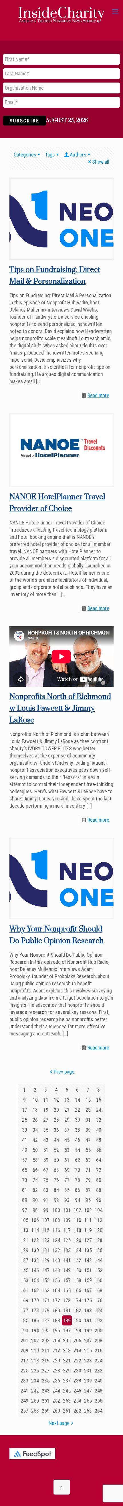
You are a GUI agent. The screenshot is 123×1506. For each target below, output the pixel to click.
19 (45, 1110)
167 (88, 1290)
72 (98, 1170)
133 (67, 1250)
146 (35, 1270)
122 (35, 1240)
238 (77, 1381)
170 (35, 1300)
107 (45, 1220)
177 (24, 1310)
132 (56, 1250)
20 (56, 1110)
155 (45, 1280)
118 (77, 1230)
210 (35, 1351)
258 (35, 1411)
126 (77, 1240)
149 (67, 1270)
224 (98, 1361)
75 (45, 1180)
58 (35, 1160)
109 (67, 1220)
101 (67, 1210)
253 (67, 1401)
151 (88, 1270)
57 (24, 1160)
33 (24, 1130)
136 (98, 1250)
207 (88, 1340)
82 (35, 1190)
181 (67, 1310)
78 (77, 1180)
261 (67, 1411)
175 (88, 1300)
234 (35, 1381)
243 (45, 1391)
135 (88, 1250)
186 (35, 1320)
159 (88, 1280)
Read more (98, 395)
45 (67, 1140)
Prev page (64, 1072)
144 (98, 1260)
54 (77, 1150)
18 (35, 1110)
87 (88, 1190)
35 (45, 1130)
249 (24, 1401)
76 (56, 1180)
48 (98, 1140)
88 (98, 1190)
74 (35, 1180)
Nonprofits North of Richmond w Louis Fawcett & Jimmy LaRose (60, 708)
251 (45, 1401)
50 (35, 1150)
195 (45, 1330)
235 (45, 1381)
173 (67, 1300)
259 (45, 1411)
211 (45, 1351)
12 (56, 1100)
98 (35, 1210)
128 (98, 1240)
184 (98, 1310)
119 (88, 1230)
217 (24, 1361)
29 (67, 1120)
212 (56, 1351)
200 (98, 1330)
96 (98, 1200)
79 (88, 1180)
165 (67, 1290)
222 (77, 1361)
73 (24, 1180)
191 (88, 1320)
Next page (59, 1423)
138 (35, 1260)
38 (77, 1130)
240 (98, 1381)
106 (35, 1220)
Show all (100, 162)
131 (45, 1250)
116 (56, 1230)
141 (67, 1260)
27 (45, 1120)
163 (45, 1290)
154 (35, 1280)
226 (35, 1371)
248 (98, 1391)
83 (45, 1190)
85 (67, 1190)
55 (88, 1150)
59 (45, 1160)
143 (88, 1260)
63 (88, 1160)
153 (24, 1280)
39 (88, 1130)
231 (88, 1371)
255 (88, 1401)
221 (67, 1361)
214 (77, 1351)
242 (35, 1391)
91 (45, 1200)
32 (98, 1120)
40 (98, 1130)
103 (88, 1210)
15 (88, 1100)
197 (67, 1330)
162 (35, 1290)
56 (98, 1150)
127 (88, 1240)
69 (67, 1170)
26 (35, 1120)
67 (45, 1170)
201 (24, 1340)
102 (77, 1210)
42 (35, 1140)
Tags (50, 155)
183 (88, 1310)
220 (56, 1361)
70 (77, 1170)
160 (98, 1280)
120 (98, 1230)
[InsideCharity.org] (61, 11)
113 (24, 1230)
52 (56, 1150)
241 (24, 1391)
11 (45, 1100)
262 (77, 1411)
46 (77, 1140)
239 (88, 1381)
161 (24, 1290)
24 (98, 1110)
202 (35, 1340)
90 (35, 1200)
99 (45, 1210)
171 (45, 1300)
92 (56, 1200)
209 (24, 1351)
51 (45, 1150)
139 (45, 1260)
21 (67, 1110)
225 (24, 1371)
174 (77, 1300)
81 (24, 1190)
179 (45, 1310)
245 (67, 1391)
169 (24, 1300)
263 (88, 1411)
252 (56, 1401)
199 (88, 1330)
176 (98, 1300)
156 (56, 1280)
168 (98, 1290)
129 (24, 1250)
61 (67, 1160)
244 (56, 1391)
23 (88, 1110)
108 (56, 1220)
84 (56, 1190)
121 (24, 1240)
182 (77, 1310)
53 (67, 1150)
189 (67, 1320)
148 (56, 1270)
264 (98, 1411)
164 (56, 1290)
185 (24, 1320)
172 (56, 1300)
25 (24, 1120)
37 (67, 1130)
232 (98, 1371)
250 (35, 1401)
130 (35, 1250)
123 (45, 1240)
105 (24, 1220)
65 (24, 1170)
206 (77, 1340)
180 (56, 1310)
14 (77, 1100)
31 (88, 1120)
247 (88, 1391)
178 (35, 1310)
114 (35, 1230)
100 (56, 1210)
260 (56, 1411)
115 (45, 1230)
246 (77, 1391)
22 (77, 1110)
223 (88, 1361)
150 (77, 1270)
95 (88, 1200)
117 (67, 1230)
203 (45, 1340)
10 (35, 1100)
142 (77, 1260)
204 (56, 1340)
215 (88, 1351)
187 (45, 1320)
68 (56, 1170)
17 (24, 1110)
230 (77, 1371)
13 (67, 1100)
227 (45, 1371)
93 (67, 1200)
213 (67, 1351)
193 (24, 1330)
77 (67, 1180)
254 (77, 1401)
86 (77, 1190)
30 (77, 1120)
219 (45, 1361)
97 (24, 1210)
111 (88, 1220)
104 (98, 1210)
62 (77, 1160)
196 (56, 1330)
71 (88, 1170)
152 (98, 1270)
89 (24, 1200)
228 (56, 1371)
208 (98, 1340)
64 (98, 1160)
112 (98, 1220)
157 (67, 1280)
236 (56, 1381)
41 (24, 1140)
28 (56, 1120)
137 (24, 1260)
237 (67, 1381)
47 (88, 1140)
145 (24, 1270)
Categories (25, 155)
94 (77, 1200)
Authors (78, 155)
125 (67, 1240)
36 (56, 1130)
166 (77, 1290)
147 (45, 1270)
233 (24, 1381)
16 (98, 1100)
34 (35, 1130)
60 (56, 1160)
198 (77, 1330)
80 (98, 1180)
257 (24, 1411)
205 (67, 1340)
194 (35, 1330)
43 (45, 1140)
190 (77, 1320)
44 (56, 1140)
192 (98, 1320)
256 (98, 1401)
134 (77, 1250)
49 (24, 1150)
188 (56, 1320)
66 (35, 1170)
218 (35, 1361)
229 (67, 1371)
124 (56, 1240)
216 (98, 1351)
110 (77, 1220)
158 (77, 1280)
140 (56, 1260)
